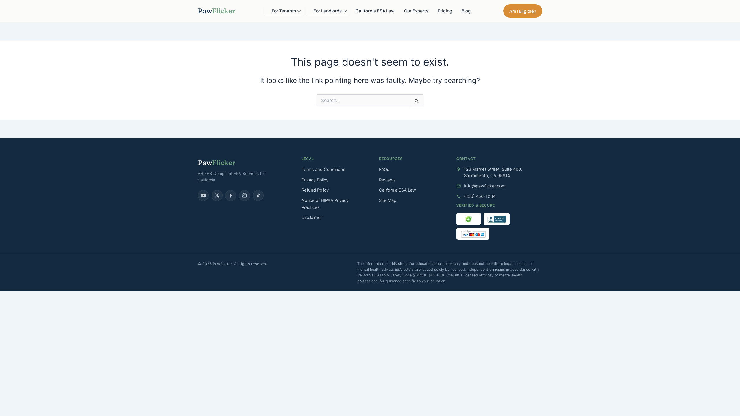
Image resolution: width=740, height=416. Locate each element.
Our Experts (416, 11)
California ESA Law (375, 11)
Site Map (387, 200)
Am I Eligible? (522, 11)
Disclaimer (311, 217)
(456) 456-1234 (479, 196)
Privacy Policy (314, 180)
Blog (466, 11)
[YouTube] (203, 195)
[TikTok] (258, 195)
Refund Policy (315, 190)
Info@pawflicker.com (485, 186)
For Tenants (284, 11)
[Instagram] (244, 195)
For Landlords (328, 11)
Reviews (387, 180)
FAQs (384, 169)
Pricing (445, 11)
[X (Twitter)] (217, 195)
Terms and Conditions (323, 169)
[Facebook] (230, 195)
